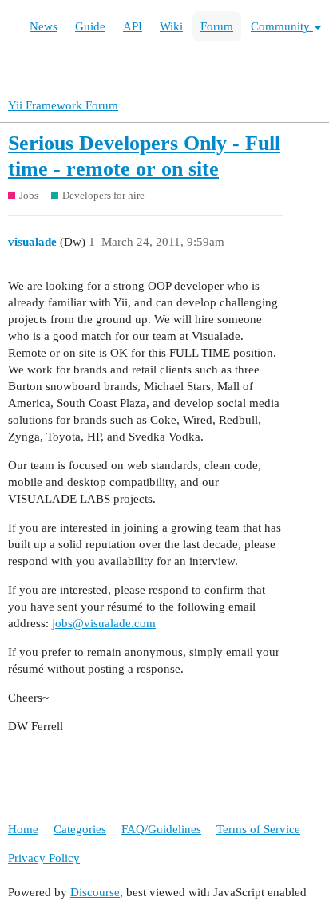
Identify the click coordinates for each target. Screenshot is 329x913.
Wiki (171, 26)
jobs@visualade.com (104, 623)
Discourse (95, 892)
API (132, 26)
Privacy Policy (44, 858)
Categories (80, 829)
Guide (90, 26)
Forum (216, 26)
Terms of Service (258, 829)
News (43, 26)
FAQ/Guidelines (161, 829)
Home (23, 829)
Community (282, 26)
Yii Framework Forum (63, 105)
